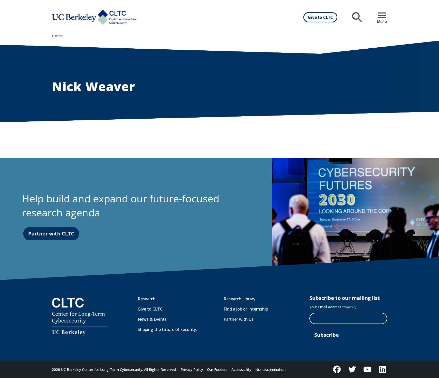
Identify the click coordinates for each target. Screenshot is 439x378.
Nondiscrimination (270, 369)
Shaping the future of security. (167, 329)
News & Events (152, 319)
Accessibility (241, 369)
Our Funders (217, 369)
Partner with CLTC (51, 233)
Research (146, 299)
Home (57, 35)
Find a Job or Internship (246, 309)
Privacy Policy (192, 369)
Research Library (239, 299)
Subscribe (326, 334)
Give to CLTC (320, 17)
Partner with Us (239, 319)
